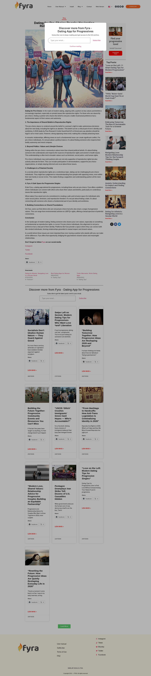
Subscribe (96, 40)
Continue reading (75, 46)
